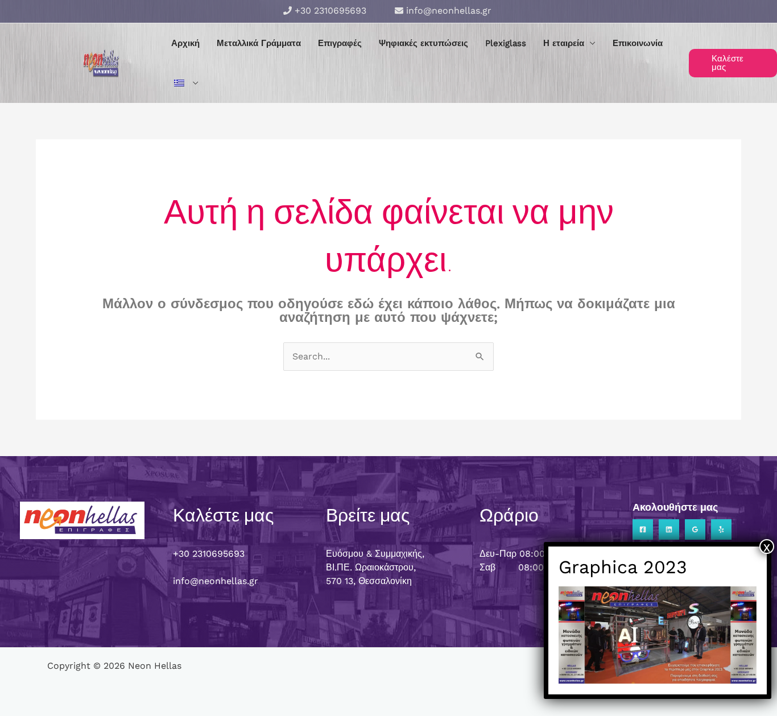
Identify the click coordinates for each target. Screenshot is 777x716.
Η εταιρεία (563, 43)
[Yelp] (721, 529)
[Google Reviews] (695, 529)
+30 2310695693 (330, 10)
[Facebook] (643, 529)
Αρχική (185, 43)
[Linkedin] (669, 529)
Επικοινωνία (638, 43)
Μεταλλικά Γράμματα (259, 43)
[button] (733, 63)
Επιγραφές (340, 43)
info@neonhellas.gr (448, 10)
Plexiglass (505, 43)
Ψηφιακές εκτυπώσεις (423, 43)
